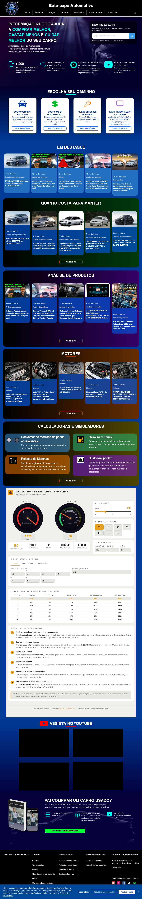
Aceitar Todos (127, 891)
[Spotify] (134, 882)
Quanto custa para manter (15, 177)
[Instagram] (118, 882)
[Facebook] (123, 882)
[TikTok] (129, 882)
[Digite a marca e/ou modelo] (132, 36)
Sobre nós (116, 868)
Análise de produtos (39, 177)
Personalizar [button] (83, 891)
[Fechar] (138, 892)
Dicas (61, 177)
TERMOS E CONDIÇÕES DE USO (125, 855)
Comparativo (118, 180)
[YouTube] (113, 882)
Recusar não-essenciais (104, 891)
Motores (9, 390)
